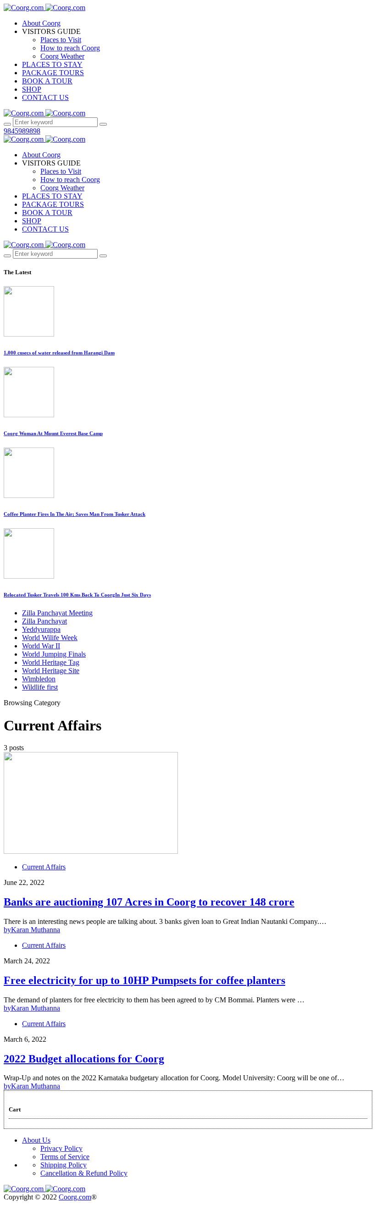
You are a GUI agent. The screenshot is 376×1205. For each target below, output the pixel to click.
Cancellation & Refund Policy (83, 1173)
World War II (41, 646)
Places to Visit (60, 40)
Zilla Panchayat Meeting (57, 613)
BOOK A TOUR (47, 81)
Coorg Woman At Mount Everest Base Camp (53, 433)
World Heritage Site (50, 670)
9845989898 (22, 131)
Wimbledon (38, 679)
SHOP (31, 89)
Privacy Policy (61, 1148)
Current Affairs (44, 867)
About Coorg (41, 23)
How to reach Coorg (70, 48)
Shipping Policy (63, 1165)
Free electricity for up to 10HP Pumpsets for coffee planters (144, 980)
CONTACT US (45, 97)
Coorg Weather (62, 56)
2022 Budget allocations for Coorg (84, 1059)
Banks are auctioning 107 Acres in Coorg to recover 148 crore (149, 902)
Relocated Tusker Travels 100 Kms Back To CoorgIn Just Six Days (77, 594)
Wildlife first (40, 687)
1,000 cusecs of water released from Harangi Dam (59, 352)
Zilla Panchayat (44, 621)
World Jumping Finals (54, 654)
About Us (36, 1140)
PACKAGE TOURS (53, 73)
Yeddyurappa (41, 629)
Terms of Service (64, 1157)
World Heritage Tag (50, 662)
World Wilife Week (49, 637)
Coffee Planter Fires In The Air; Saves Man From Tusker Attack (74, 514)
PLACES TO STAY (52, 64)
